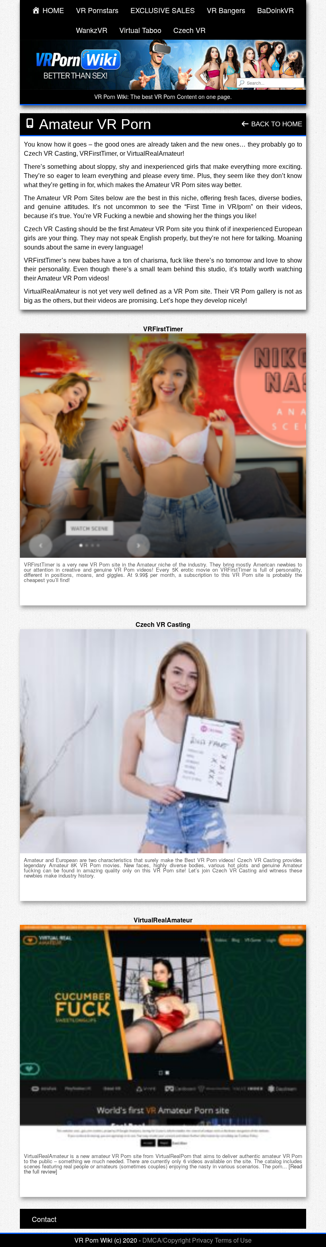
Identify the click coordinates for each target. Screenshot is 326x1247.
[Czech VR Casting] (163, 741)
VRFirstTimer (163, 328)
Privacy (202, 1240)
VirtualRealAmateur (163, 919)
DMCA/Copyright (166, 1240)
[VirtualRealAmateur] (163, 1037)
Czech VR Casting (163, 624)
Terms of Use (233, 1240)
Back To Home (275, 124)
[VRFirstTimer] (163, 445)
